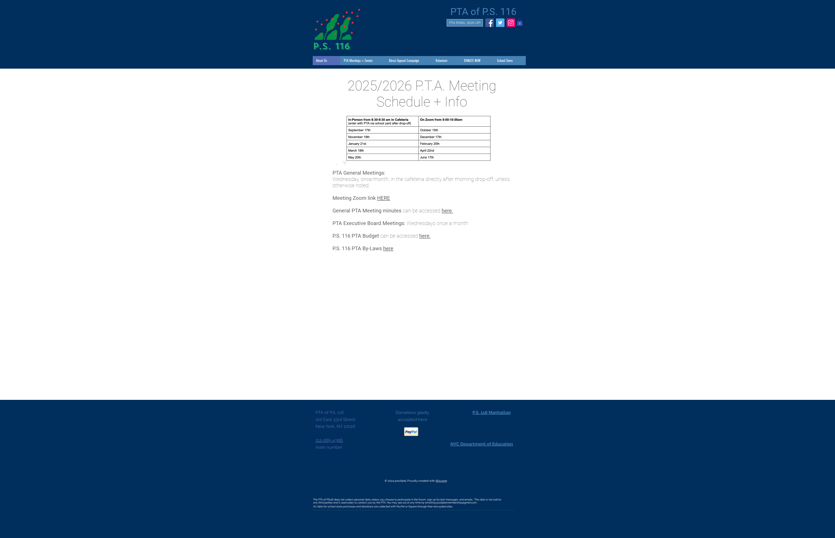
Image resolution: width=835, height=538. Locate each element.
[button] (520, 22)
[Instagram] (511, 22)
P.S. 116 (331, 46)
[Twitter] (500, 22)
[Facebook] (489, 22)
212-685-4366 (329, 440)
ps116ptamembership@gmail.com (456, 502)
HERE (383, 198)
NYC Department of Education (481, 444)
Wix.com (441, 480)
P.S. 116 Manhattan (492, 412)
